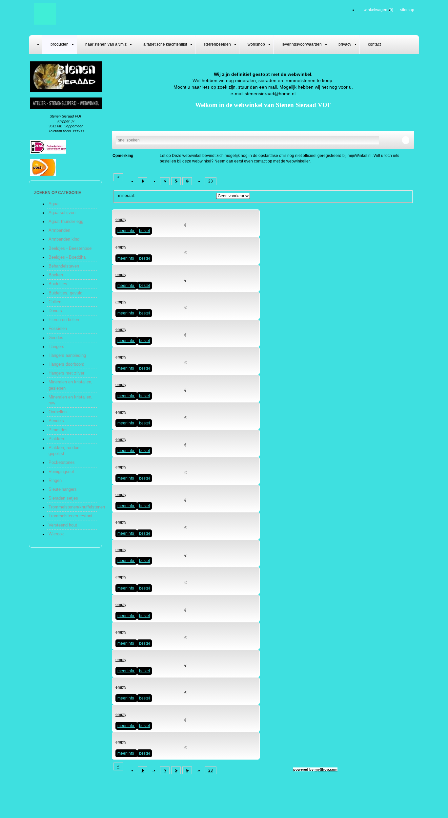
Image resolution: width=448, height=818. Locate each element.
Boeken (56, 274)
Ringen (55, 480)
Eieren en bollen (64, 319)
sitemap (407, 10)
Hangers (56, 346)
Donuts (55, 310)
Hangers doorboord (66, 364)
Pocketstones (62, 462)
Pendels (56, 420)
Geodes (56, 337)
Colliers (56, 301)
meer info (126, 230)
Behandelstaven (64, 266)
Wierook (56, 533)
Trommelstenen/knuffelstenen (77, 507)
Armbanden (59, 230)
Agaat (54, 203)
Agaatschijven (62, 212)
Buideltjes (58, 283)
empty (120, 219)
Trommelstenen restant (70, 515)
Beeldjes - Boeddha (67, 257)
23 (210, 181)
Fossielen (58, 328)
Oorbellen (58, 411)
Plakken (56, 438)
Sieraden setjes (63, 498)
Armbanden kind (64, 239)
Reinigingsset (61, 471)
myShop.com (326, 769)
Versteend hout (63, 525)
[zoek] (405, 140)
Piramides (58, 429)
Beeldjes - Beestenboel (70, 248)
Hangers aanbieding (67, 355)
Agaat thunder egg (66, 221)
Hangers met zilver (66, 373)
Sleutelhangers (63, 489)
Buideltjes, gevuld (65, 293)
